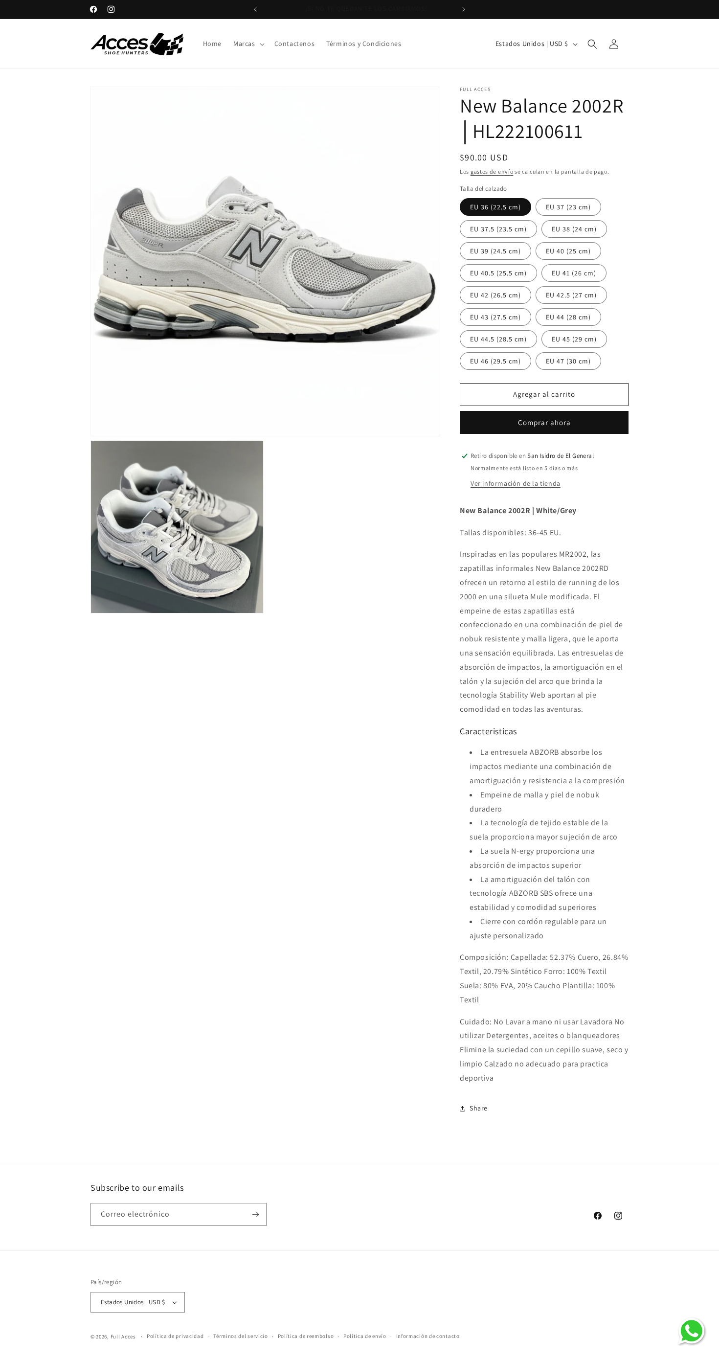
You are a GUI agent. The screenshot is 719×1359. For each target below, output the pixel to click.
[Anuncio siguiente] (463, 9)
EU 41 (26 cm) (574, 273)
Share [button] (479, 1108)
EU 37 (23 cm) (568, 207)
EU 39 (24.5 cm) (495, 251)
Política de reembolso (306, 1336)
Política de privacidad (175, 1336)
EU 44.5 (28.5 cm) (498, 339)
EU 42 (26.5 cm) (495, 295)
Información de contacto (428, 1336)
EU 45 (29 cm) (574, 339)
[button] (248, 43)
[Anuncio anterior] (255, 9)
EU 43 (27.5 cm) (495, 317)
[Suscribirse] (255, 1214)
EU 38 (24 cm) (574, 229)
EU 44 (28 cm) (568, 317)
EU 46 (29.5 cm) (495, 361)
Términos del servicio (240, 1336)
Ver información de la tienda (516, 483)
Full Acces (123, 1336)
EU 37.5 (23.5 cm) (498, 229)
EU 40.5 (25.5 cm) (498, 273)
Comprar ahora (544, 422)
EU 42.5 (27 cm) (571, 295)
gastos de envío (492, 171)
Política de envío (364, 1336)
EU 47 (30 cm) (568, 361)
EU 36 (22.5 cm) (495, 207)
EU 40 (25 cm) (568, 251)
